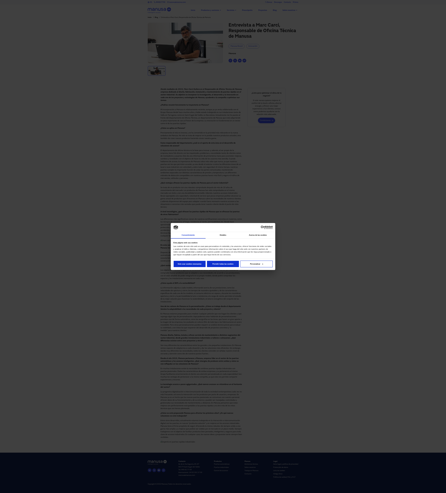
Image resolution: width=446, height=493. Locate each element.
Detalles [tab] (223, 235)
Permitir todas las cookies (222, 264)
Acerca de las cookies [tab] (258, 235)
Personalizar (255, 264)
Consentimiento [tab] (188, 235)
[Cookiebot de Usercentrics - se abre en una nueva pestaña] (262, 227)
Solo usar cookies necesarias (189, 264)
